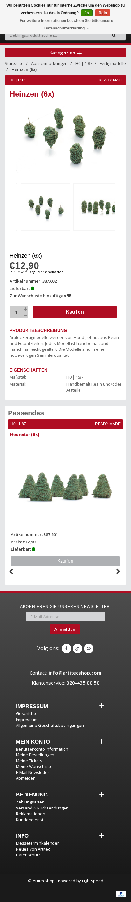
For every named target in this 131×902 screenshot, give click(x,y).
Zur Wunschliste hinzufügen (38, 295)
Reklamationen (30, 813)
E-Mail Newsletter (32, 772)
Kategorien (63, 52)
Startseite (14, 63)
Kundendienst (29, 819)
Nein (103, 13)
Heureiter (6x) (24, 434)
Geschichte (27, 713)
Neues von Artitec (33, 849)
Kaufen (65, 561)
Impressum (27, 719)
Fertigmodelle (113, 63)
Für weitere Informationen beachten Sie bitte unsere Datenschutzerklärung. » (66, 24)
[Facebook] (66, 648)
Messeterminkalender (37, 843)
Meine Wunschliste (34, 766)
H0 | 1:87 (83, 63)
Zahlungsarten (30, 802)
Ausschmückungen (49, 63)
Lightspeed (92, 881)
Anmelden (64, 629)
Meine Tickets (29, 761)
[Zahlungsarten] (121, 894)
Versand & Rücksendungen (42, 808)
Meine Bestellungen (35, 755)
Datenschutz (28, 855)
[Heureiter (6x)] (65, 485)
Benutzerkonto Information (42, 749)
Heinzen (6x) (24, 69)
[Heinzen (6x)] (45, 207)
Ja (87, 13)
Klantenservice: (66, 683)
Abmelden (26, 778)
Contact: (65, 672)
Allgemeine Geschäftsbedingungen (50, 725)
